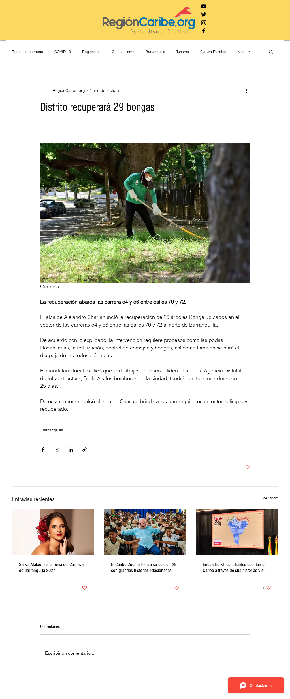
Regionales (91, 51)
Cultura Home (123, 51)
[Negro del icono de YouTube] (203, 6)
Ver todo (270, 498)
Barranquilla (155, 51)
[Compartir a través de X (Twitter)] (56, 449)
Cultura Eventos (213, 51)
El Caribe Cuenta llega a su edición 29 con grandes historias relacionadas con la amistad (143, 567)
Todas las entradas (27, 51)
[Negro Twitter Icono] (203, 14)
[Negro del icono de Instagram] (203, 22)
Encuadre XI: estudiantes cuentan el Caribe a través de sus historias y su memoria (234, 567)
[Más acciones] (246, 90)
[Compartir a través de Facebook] (43, 449)
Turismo (182, 51)
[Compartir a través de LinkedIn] (70, 449)
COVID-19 (62, 51)
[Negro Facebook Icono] (203, 30)
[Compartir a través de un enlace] (84, 449)
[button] (271, 51)
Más (241, 51)
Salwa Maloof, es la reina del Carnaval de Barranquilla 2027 (51, 567)
